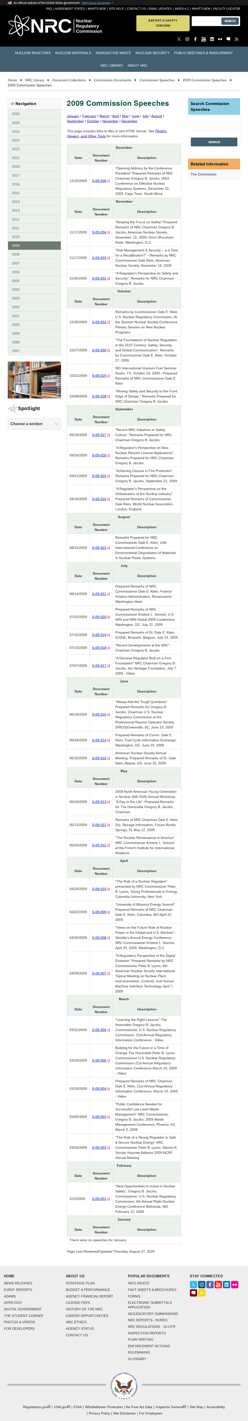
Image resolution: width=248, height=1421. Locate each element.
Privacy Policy (99, 1413)
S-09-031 (99, 278)
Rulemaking (139, 1352)
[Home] (26, 26)
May (125, 116)
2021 (16, 158)
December (130, 121)
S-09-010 (99, 889)
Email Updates (160, 8)
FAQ (49, 8)
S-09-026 (99, 455)
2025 (16, 123)
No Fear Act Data (139, 1407)
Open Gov (13, 1303)
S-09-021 (99, 594)
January (73, 116)
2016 (16, 184)
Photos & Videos (19, 1322)
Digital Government (23, 1309)
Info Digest (139, 1283)
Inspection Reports (147, 1333)
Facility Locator (226, 8)
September (75, 121)
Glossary (137, 1359)
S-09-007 (99, 973)
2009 (16, 246)
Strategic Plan (80, 1283)
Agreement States (70, 8)
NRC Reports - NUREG (148, 1320)
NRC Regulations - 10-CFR (151, 1327)
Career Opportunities (87, 1316)
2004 (16, 289)
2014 (16, 202)
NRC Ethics (76, 1322)
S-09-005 (99, 1060)
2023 (16, 140)
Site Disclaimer (124, 1413)
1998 (16, 342)
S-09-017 (99, 666)
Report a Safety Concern (162, 23)
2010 (16, 237)
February (89, 116)
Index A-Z (182, 8)
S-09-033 (99, 258)
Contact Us (136, 8)
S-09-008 (99, 938)
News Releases (18, 1283)
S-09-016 (99, 758)
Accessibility (216, 1407)
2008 (16, 254)
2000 (16, 325)
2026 (16, 114)
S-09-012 (99, 825)
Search (230, 21)
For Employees (151, 1413)
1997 (16, 351)
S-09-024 (99, 499)
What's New (97, 8)
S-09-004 (99, 1089)
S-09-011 (99, 845)
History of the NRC (84, 1309)
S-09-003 (99, 1117)
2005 (16, 281)
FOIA (78, 1407)
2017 (16, 175)
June (135, 116)
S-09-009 (99, 912)
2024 (16, 131)
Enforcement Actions (149, 1346)
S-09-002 (99, 1147)
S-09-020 (99, 617)
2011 (15, 228)
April (115, 116)
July (145, 116)
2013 (16, 210)
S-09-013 (99, 802)
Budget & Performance (88, 1290)
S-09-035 (99, 181)
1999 (16, 333)
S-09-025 (99, 476)
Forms (134, 1296)
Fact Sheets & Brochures (152, 1290)
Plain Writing (140, 1339)
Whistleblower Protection (104, 1407)
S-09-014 (99, 740)
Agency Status (80, 1328)
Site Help (116, 8)
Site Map (196, 1407)
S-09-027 (99, 435)
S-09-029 (99, 376)
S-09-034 (99, 232)
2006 (16, 272)
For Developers (19, 1328)
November (110, 121)
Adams (10, 1296)
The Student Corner (23, 1316)
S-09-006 (99, 1030)
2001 (16, 316)
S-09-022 (99, 548)
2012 (16, 219)
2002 (16, 307)
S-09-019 (99, 635)
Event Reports (18, 1290)
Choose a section (26, 424)
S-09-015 (99, 714)
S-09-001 (99, 1199)
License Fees (78, 1303)
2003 (16, 298)
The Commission (204, 174)
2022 (16, 149)
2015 (16, 193)
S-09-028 (99, 396)
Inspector (169, 1407)
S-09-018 (99, 648)
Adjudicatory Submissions (153, 1314)
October (93, 121)
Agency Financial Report (89, 1296)
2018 (16, 166)
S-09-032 (99, 322)
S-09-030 (99, 350)
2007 (16, 263)
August (156, 116)
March (104, 116)
